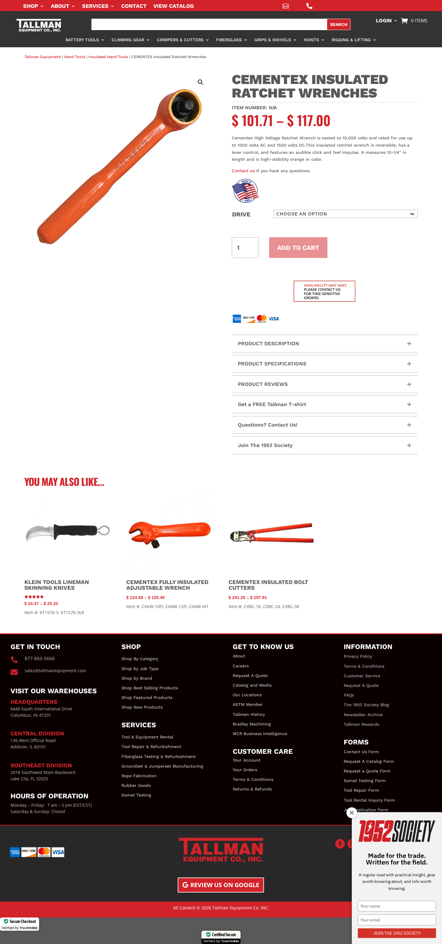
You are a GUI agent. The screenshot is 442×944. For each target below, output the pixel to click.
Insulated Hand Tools (108, 56)
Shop (30, 6)
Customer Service (362, 675)
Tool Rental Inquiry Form (369, 800)
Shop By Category (139, 658)
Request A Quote (250, 675)
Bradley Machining (252, 724)
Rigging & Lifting (351, 40)
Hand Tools (74, 56)
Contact (134, 6)
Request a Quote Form (367, 771)
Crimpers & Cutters (180, 40)
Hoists (311, 40)
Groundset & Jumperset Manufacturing (162, 766)
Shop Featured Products (146, 697)
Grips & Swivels (272, 40)
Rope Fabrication (139, 775)
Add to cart (298, 247)
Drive (241, 214)
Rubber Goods (136, 785)
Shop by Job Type (139, 668)
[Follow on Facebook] (340, 844)
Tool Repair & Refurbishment (151, 746)
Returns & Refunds (252, 789)
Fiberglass (229, 40)
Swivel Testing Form (364, 780)
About (60, 6)
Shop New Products (142, 707)
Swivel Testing (136, 795)
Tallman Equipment (42, 56)
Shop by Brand (136, 678)
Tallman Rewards (361, 724)
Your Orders (245, 769)
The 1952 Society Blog (366, 704)
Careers (241, 665)
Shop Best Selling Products (149, 687)
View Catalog (173, 6)
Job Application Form (366, 809)
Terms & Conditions (253, 779)
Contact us (243, 170)
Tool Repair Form (361, 790)
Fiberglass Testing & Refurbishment (158, 756)
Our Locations (247, 694)
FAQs (349, 695)
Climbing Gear (128, 40)
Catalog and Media (252, 685)
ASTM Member (248, 704)
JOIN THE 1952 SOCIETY (397, 933)
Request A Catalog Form (369, 761)
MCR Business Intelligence (260, 733)
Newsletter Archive (363, 714)
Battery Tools (82, 40)
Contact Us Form (361, 751)
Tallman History (249, 714)
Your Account (246, 760)
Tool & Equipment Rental (147, 736)
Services (95, 6)
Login (384, 20)
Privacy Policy (358, 656)
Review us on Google (224, 885)
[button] (200, 82)
